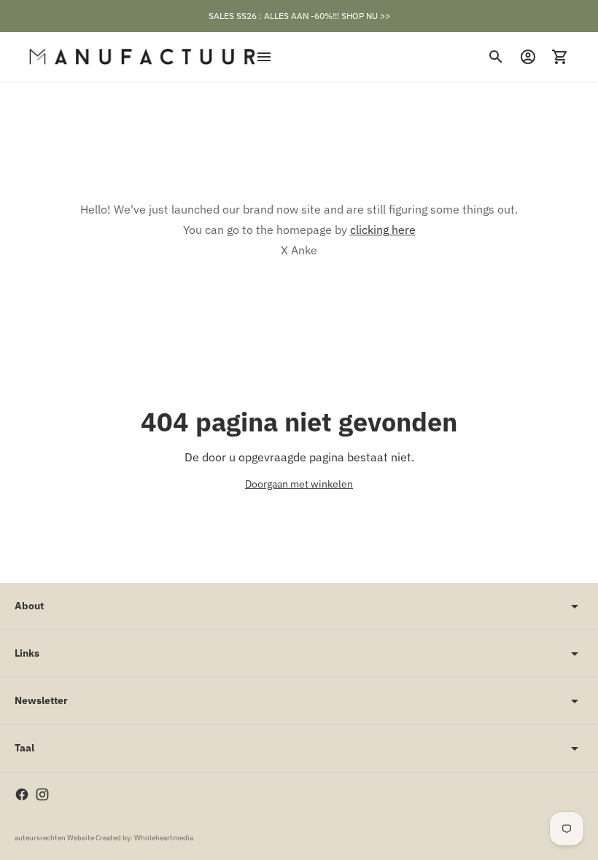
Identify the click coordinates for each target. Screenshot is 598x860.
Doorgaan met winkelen (299, 483)
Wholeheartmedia (163, 838)
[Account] (528, 57)
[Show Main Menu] (264, 57)
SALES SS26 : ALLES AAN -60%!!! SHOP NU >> (299, 15)
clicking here (383, 229)
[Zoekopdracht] (496, 57)
